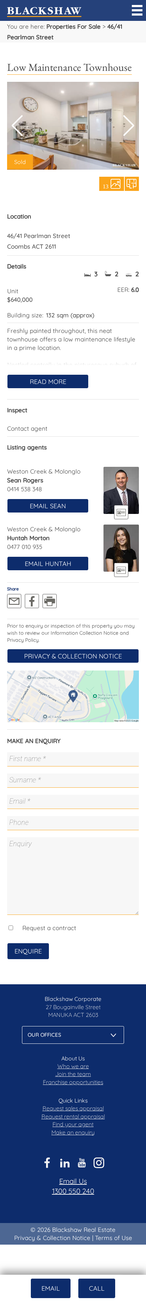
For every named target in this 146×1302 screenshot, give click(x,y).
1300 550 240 (73, 1191)
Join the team (73, 1073)
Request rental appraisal (73, 1116)
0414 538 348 (24, 489)
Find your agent (73, 1124)
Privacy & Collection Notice (73, 656)
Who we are (73, 1066)
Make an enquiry (73, 1132)
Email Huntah (48, 564)
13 (105, 186)
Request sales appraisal (73, 1108)
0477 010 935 (24, 546)
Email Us (73, 1181)
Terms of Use (113, 1237)
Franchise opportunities (73, 1082)
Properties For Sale (73, 26)
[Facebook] (32, 601)
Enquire (28, 951)
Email (50, 1288)
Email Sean (48, 506)
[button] (128, 125)
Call (97, 1288)
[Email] (14, 601)
